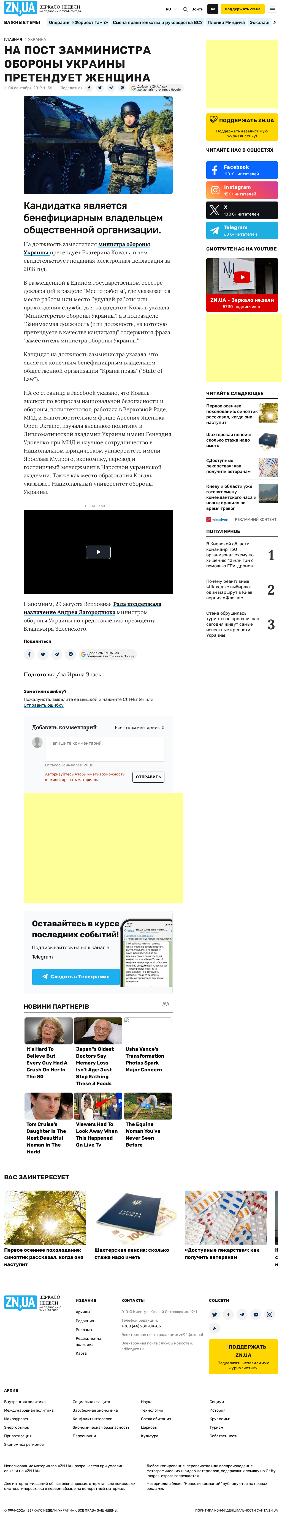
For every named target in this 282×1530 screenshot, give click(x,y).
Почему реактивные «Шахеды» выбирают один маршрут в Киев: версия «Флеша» (230, 589)
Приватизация (18, 1436)
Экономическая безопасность (101, 1427)
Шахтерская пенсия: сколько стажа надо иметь (228, 440)
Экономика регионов (24, 1444)
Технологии (152, 1410)
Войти (197, 9)
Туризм (216, 1427)
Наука (147, 1402)
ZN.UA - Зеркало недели (242, 300)
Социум (217, 1402)
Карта (81, 1353)
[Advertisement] (103, 848)
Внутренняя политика (25, 1402)
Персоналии (84, 1436)
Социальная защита (91, 1402)
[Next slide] (273, 22)
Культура (149, 1436)
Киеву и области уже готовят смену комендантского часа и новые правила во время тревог (231, 497)
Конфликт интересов (92, 1419)
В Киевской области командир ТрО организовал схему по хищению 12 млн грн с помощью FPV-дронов (230, 554)
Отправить (148, 777)
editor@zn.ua (133, 1349)
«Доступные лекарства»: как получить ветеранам (228, 466)
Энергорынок (16, 1427)
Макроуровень (17, 1419)
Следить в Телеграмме (80, 977)
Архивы (83, 1312)
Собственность (224, 1436)
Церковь (149, 1427)
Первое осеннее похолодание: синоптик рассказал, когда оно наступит (232, 414)
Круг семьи (220, 1419)
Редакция (85, 1321)
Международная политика (29, 1410)
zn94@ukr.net (191, 1334)
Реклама (84, 1329)
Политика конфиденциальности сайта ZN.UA (236, 1510)
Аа (213, 9)
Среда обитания (156, 1419)
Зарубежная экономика (95, 1410)
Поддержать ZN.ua (243, 9)
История (218, 1410)
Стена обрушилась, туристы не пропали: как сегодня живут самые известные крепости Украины (232, 624)
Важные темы (22, 22)
